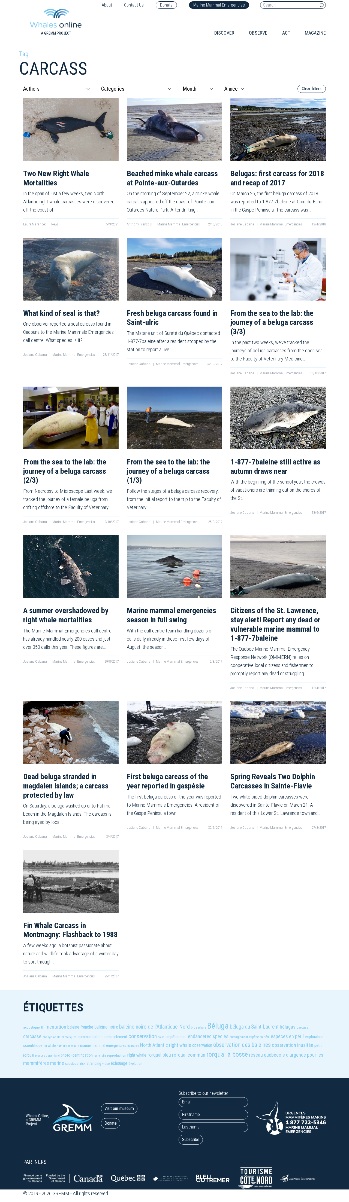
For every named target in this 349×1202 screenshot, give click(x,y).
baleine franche (80, 1027)
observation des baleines (242, 1044)
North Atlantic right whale (165, 1045)
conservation (142, 1036)
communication (90, 1037)
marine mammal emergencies (103, 1045)
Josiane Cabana (242, 224)
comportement (115, 1036)
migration (133, 1046)
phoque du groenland (47, 1055)
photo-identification (77, 1055)
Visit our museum (119, 1108)
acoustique (31, 1027)
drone (161, 1037)
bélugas (288, 1027)
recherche (100, 1055)
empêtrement (176, 1036)
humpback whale (68, 1046)
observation (202, 1045)
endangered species (208, 1036)
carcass (302, 1027)
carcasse (32, 1036)
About (107, 5)
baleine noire (106, 1027)
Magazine (315, 33)
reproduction (116, 1055)
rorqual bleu (159, 1055)
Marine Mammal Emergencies (219, 5)
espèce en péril (259, 1037)
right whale (136, 1055)
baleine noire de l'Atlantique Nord (154, 1026)
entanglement (239, 1037)
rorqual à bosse (227, 1054)
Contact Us (134, 5)
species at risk (75, 1064)
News (55, 224)
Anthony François (140, 224)
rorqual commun (188, 1055)
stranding (93, 1063)
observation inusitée (292, 1045)
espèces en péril (287, 1036)
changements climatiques (60, 1037)
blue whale (198, 1027)
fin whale (50, 1046)
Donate (166, 5)
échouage (119, 1063)
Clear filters (311, 88)
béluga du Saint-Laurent (254, 1027)
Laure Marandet (35, 224)
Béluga (218, 1025)
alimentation (53, 1027)
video (106, 1064)
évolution (135, 1063)
